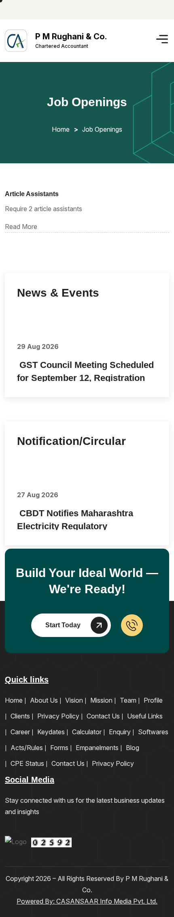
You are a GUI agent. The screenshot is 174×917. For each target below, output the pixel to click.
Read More (21, 226)
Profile (153, 700)
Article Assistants (32, 193)
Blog (132, 748)
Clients (20, 716)
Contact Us (103, 716)
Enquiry (120, 732)
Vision (74, 700)
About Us (44, 700)
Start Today (63, 625)
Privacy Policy (58, 716)
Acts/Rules (27, 748)
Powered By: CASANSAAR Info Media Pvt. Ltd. (87, 901)
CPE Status (27, 763)
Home (61, 129)
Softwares (153, 732)
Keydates (51, 732)
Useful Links (145, 716)
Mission (101, 700)
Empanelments (97, 748)
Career (20, 732)
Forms (59, 748)
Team (128, 700)
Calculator (87, 732)
